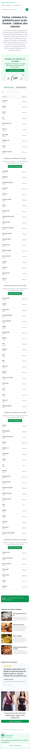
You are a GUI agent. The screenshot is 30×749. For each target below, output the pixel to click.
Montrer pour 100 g (9, 87)
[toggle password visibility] (3, 92)
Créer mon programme (15, 70)
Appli (3, 5)
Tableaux (8, 5)
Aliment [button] (4, 97)
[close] (28, 735)
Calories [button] (24, 97)
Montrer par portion (21, 87)
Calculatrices (16, 5)
